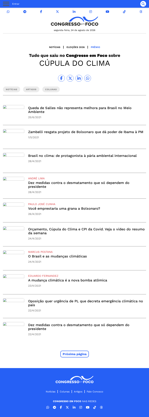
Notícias (54, 47)
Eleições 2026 (76, 47)
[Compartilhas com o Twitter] (70, 78)
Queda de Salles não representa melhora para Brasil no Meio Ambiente (80, 110)
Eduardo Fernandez (43, 275)
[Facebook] (41, 12)
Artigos (78, 391)
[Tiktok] (124, 12)
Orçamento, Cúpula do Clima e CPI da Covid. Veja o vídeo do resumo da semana (86, 231)
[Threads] (140, 12)
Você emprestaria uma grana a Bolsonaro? (64, 208)
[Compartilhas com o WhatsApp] (87, 78)
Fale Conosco (95, 391)
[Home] (74, 21)
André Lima (36, 178)
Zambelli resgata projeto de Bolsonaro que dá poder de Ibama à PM (85, 132)
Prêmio (95, 47)
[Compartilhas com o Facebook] (61, 78)
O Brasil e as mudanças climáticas (57, 256)
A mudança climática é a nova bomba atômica (67, 280)
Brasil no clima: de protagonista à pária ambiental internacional (82, 156)
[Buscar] (143, 4)
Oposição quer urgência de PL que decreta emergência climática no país (85, 303)
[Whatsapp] (8, 12)
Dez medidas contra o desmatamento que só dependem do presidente (78, 185)
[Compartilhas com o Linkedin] (78, 78)
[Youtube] (107, 12)
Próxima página (75, 354)
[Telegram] (24, 12)
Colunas (65, 391)
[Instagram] (90, 12)
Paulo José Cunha (41, 204)
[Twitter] (57, 12)
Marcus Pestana (40, 251)
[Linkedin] (74, 12)
